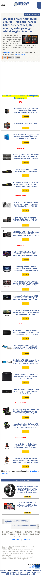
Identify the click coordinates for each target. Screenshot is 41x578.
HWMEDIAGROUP (35, 534)
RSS (7, 574)
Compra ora (26, 116)
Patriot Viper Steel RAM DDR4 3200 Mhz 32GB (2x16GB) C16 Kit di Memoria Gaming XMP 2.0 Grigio (26, 156)
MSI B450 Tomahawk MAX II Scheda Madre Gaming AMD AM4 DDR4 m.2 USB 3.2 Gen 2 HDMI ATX (25, 219)
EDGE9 (4, 534)
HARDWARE (9, 532)
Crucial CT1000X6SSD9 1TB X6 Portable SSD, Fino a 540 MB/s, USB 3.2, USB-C (26, 376)
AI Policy (37, 570)
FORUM (25, 534)
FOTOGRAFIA (11, 534)
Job (17, 574)
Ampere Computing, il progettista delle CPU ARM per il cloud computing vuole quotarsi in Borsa (17, 522)
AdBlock (13, 572)
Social (12, 574)
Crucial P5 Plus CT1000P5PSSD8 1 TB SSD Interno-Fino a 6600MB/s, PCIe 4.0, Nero (26, 391)
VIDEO (19, 534)
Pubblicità (5, 572)
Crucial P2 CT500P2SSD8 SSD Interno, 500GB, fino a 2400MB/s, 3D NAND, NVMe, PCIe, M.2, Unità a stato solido (26, 348)
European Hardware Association (32, 566)
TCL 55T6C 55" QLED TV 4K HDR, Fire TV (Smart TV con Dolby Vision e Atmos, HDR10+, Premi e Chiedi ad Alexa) (27, 505)
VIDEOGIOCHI (19, 532)
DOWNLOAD (37, 532)
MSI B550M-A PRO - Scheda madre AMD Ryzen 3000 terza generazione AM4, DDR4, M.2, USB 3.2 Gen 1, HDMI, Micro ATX (26, 234)
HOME (2, 532)
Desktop (15, 539)
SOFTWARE (28, 532)
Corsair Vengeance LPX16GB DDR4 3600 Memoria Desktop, (26, 170)
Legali (11, 570)
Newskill (4, 473)
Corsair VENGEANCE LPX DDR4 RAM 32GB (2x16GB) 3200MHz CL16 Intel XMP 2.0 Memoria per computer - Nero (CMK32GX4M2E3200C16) (25, 186)
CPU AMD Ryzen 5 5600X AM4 (25, 123)
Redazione (22, 572)
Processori (20, 54)
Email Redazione (33, 572)
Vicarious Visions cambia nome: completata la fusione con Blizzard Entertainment (24, 526)
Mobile (27, 539)
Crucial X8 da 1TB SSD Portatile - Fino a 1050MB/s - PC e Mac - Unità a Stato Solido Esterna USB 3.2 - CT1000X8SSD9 (26, 333)
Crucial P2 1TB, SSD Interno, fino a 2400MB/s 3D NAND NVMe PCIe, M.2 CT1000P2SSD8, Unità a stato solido (26, 362)
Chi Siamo (4, 570)
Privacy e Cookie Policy (24, 570)
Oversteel (33, 471)
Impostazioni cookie (28, 574)
